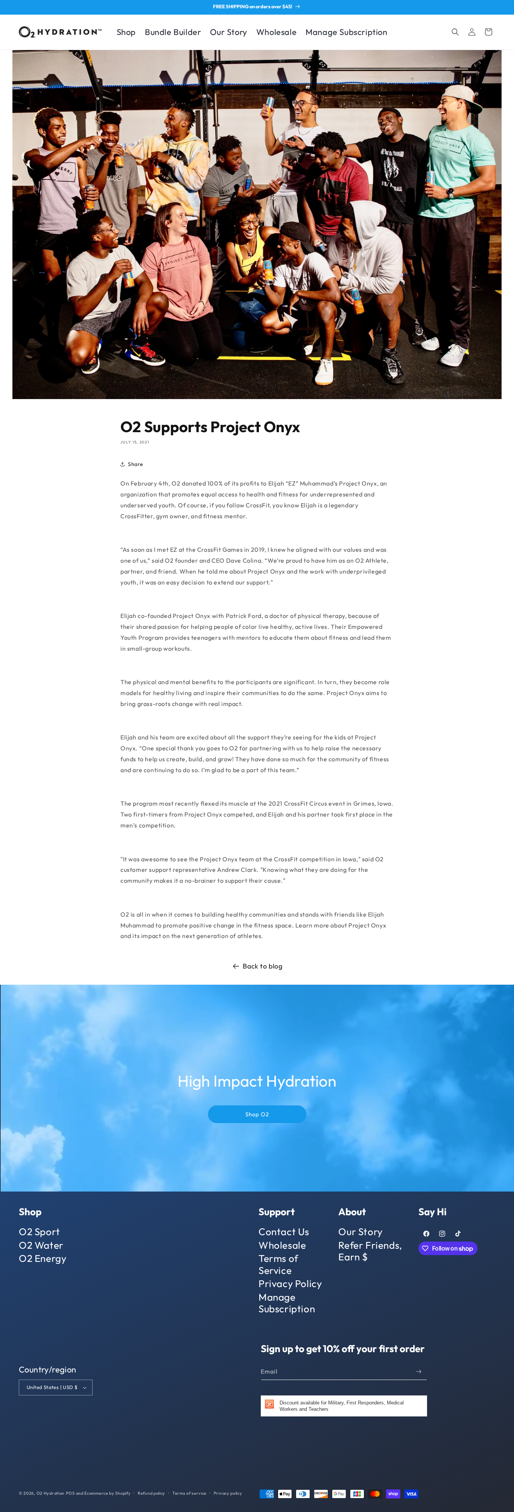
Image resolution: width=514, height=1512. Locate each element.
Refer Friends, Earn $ (370, 1251)
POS (70, 1493)
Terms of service (189, 1493)
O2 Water (41, 1245)
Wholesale (282, 1245)
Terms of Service (278, 1264)
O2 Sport (39, 1232)
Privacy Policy (290, 1283)
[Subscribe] (418, 1371)
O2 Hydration (50, 1493)
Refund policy (151, 1493)
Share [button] (135, 464)
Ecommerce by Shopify (107, 1493)
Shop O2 (257, 1114)
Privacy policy (228, 1493)
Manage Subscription (287, 1303)
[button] (455, 32)
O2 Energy (42, 1258)
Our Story (360, 1232)
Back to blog (262, 966)
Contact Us (284, 1232)
